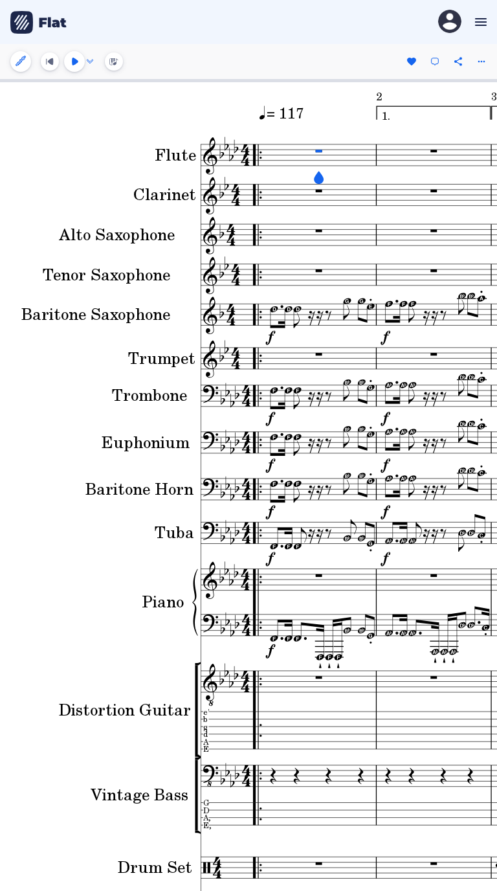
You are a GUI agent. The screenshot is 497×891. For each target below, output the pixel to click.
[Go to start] (50, 61)
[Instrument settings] (20, 61)
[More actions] (481, 61)
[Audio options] (90, 61)
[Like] (411, 61)
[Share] (458, 61)
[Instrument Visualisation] (114, 61)
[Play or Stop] (74, 61)
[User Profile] (449, 22)
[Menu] (479, 22)
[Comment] (435, 61)
